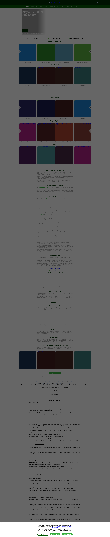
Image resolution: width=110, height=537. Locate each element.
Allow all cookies (67, 534)
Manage (43, 534)
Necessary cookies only (55, 534)
